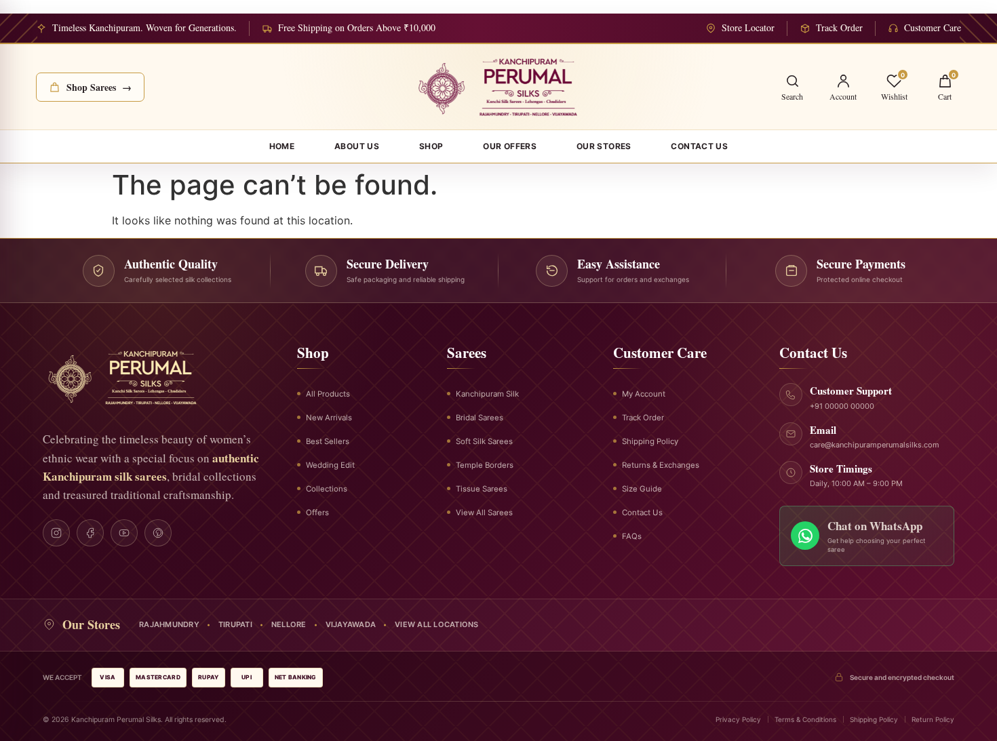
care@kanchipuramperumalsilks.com (874, 444)
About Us (356, 146)
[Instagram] (56, 532)
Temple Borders (484, 465)
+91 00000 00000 (842, 406)
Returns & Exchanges (660, 465)
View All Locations (437, 624)
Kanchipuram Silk (487, 394)
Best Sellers (327, 441)
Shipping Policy (650, 441)
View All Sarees (484, 512)
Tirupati (235, 624)
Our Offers (509, 146)
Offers (317, 512)
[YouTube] (124, 532)
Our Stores (603, 146)
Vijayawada (351, 624)
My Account (643, 394)
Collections (326, 489)
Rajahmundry (169, 624)
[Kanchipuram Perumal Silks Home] (499, 87)
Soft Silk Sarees (484, 441)
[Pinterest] (158, 532)
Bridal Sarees (479, 417)
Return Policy (933, 719)
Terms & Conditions (805, 719)
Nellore (289, 624)
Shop (431, 146)
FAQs (632, 536)
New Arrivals (329, 417)
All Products (328, 394)
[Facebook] (90, 532)
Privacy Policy (738, 719)
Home (282, 146)
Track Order (643, 417)
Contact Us (699, 146)
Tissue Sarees (481, 489)
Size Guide (642, 489)
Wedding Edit (330, 465)
